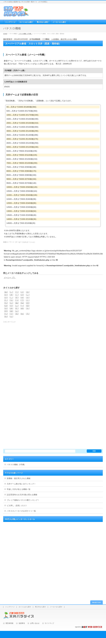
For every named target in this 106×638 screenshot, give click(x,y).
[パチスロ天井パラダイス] (16, 15)
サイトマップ (49, 623)
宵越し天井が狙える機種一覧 (18, 489)
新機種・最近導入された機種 (18, 478)
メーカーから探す (56, 607)
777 (43, 39)
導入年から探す (40, 607)
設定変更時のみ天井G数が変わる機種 (22, 495)
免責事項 (22, 623)
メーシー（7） (10, 277)
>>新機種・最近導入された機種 (64, 39)
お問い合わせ (34, 623)
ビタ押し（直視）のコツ (17, 505)
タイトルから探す (25, 607)
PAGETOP (96, 602)
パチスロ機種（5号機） (25, 33)
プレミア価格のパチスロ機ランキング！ (23, 500)
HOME (5, 33)
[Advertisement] (53, 341)
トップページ (10, 607)
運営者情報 (9, 623)
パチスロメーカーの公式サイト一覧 (21, 511)
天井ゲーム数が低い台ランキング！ (21, 484)
